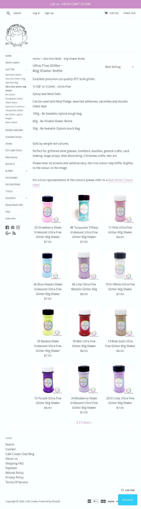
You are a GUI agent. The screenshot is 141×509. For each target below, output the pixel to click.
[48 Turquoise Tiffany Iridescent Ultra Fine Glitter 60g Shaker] (84, 208)
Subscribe (10, 218)
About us (12, 458)
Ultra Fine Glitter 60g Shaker (16, 89)
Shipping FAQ (15, 463)
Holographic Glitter (14, 99)
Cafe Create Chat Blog (20, 454)
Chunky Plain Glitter (14, 110)
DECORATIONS (13, 184)
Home (36, 58)
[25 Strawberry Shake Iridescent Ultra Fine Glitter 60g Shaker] (48, 208)
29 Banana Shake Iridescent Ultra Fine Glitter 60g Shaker (48, 346)
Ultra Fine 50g (12, 83)
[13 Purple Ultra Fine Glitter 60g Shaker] (48, 378)
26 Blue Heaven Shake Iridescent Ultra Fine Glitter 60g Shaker (47, 289)
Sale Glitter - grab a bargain (14, 117)
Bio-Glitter (10, 95)
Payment (11, 468)
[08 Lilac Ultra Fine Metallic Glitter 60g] (84, 265)
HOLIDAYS (16, 198)
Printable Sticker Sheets (14, 140)
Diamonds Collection (15, 107)
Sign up (49, 13)
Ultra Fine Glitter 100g (15, 79)
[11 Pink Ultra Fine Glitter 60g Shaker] (120, 208)
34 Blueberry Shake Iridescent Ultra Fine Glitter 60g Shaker (84, 403)
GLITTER (16, 69)
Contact (11, 449)
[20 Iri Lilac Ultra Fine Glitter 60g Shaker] (120, 378)
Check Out (129, 13)
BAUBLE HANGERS (14, 130)
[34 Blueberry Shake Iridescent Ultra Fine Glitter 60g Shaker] (84, 378)
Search (10, 444)
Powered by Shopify (49, 501)
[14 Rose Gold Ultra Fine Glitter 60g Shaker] (120, 322)
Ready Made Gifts (14, 205)
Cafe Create (31, 501)
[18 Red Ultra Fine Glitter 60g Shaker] (84, 322)
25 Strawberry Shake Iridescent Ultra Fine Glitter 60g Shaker (48, 232)
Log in (36, 13)
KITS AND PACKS (14, 150)
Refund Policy (15, 473)
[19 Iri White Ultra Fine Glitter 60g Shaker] (120, 265)
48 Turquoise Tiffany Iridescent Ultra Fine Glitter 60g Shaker (84, 232)
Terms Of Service (17, 482)
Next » (87, 422)
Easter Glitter (11, 122)
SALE (8, 212)
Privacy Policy (15, 477)
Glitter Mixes (11, 103)
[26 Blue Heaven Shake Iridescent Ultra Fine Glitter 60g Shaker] (48, 265)
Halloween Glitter (13, 75)
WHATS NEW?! (12, 62)
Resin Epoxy (11, 157)
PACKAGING (12, 177)
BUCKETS (10, 164)
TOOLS (9, 191)
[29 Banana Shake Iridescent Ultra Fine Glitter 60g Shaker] (48, 322)
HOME (9, 56)
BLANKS (16, 171)
